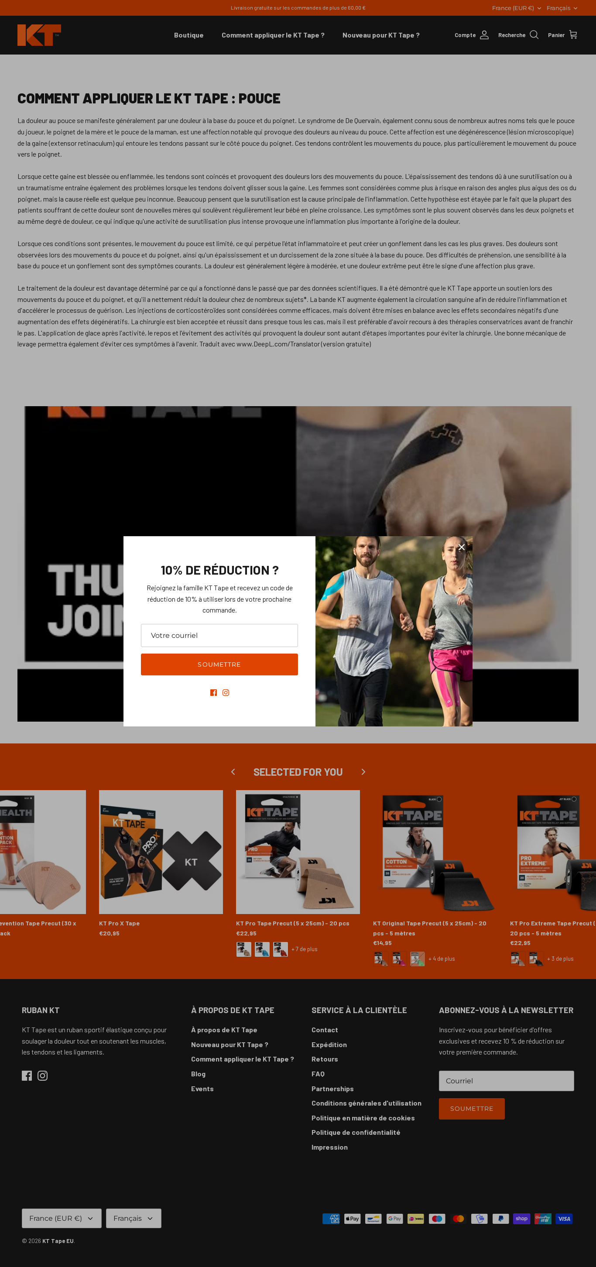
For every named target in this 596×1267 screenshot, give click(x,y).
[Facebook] (213, 692)
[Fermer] (461, 547)
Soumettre (219, 664)
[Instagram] (226, 692)
